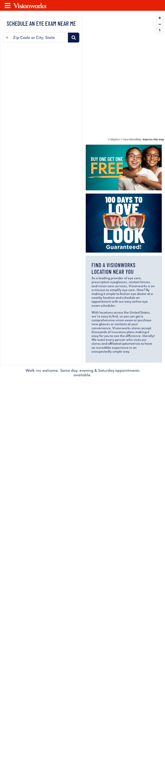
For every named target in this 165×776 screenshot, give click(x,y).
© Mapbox (114, 139)
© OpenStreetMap (131, 139)
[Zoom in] (160, 18)
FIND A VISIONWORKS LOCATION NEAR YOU (114, 268)
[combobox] (39, 37)
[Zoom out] (160, 24)
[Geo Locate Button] (7, 37)
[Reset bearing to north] (160, 30)
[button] (73, 37)
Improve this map (153, 139)
